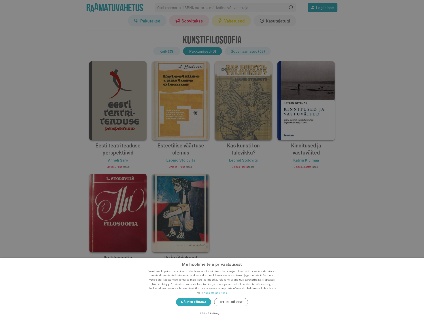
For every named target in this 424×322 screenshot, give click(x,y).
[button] (212, 313)
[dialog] (212, 290)
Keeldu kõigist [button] (231, 302)
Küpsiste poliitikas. (215, 293)
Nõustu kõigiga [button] (193, 302)
